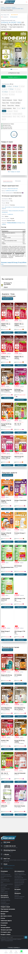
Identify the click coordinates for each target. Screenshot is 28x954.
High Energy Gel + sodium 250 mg (6, 457)
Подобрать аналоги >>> (14, 77)
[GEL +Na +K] (7, 760)
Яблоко (4, 105)
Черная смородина (7, 100)
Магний (2, 673)
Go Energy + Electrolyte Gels (18, 390)
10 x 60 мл (5, 94)
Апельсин (9, 111)
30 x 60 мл (18, 91)
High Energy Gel (18, 456)
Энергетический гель (8, 20)
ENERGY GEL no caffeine (5, 324)
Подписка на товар (15, 72)
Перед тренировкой (13, 210)
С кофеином (10, 214)
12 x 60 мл (5, 91)
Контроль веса (17, 673)
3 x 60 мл (9, 86)
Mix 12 (23, 108)
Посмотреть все (7, 298)
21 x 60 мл (11, 91)
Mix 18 (3, 119)
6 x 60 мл (4, 89)
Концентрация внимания (19, 207)
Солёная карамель (7, 108)
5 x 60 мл (21, 86)
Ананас (15, 100)
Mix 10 (23, 116)
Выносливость (8, 207)
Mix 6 (14, 116)
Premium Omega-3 (19, 533)
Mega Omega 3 (5, 631)
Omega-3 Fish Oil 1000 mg (6, 501)
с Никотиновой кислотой (5, 599)
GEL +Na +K (17, 424)
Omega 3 (3, 498)
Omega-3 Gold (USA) (20, 500)
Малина (17, 105)
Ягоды (18, 108)
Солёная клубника (17, 113)
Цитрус (4, 111)
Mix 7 (19, 116)
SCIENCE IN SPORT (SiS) (11, 22)
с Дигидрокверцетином (7, 566)
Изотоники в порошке (18, 804)
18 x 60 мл (11, 94)
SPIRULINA (4, 806)
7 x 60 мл (11, 89)
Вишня (20, 100)
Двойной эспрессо (7, 116)
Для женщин (18, 566)
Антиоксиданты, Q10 (5, 804)
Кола (14, 108)
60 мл (3, 86)
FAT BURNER (18, 675)
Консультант (14, 16)
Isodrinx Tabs (5, 740)
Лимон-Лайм (5, 102)
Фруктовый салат (6, 113)
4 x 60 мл (15, 86)
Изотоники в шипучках (6, 738)
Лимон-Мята (10, 105)
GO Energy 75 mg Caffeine (8, 283)
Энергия (4, 208)
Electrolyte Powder (19, 806)
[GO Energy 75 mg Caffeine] (2, 285)
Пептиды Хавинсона (18, 771)
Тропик (16, 111)
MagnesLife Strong (6, 675)
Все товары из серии (14, 171)
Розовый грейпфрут (15, 102)
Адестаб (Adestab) (19, 773)
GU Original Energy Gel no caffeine (6, 390)
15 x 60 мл (17, 89)
